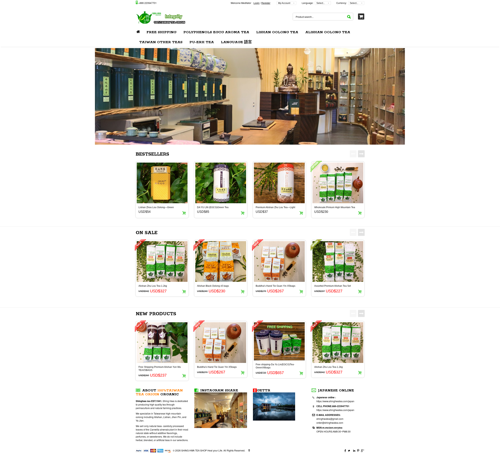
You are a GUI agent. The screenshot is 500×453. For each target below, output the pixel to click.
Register (265, 2)
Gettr (263, 390)
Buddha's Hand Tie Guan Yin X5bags (275, 286)
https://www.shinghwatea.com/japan (335, 401)
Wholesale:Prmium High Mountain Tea (334, 207)
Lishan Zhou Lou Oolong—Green (156, 207)
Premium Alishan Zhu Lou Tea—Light (275, 207)
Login (257, 2)
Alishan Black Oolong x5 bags (213, 286)
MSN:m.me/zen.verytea (329, 427)
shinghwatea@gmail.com (329, 418)
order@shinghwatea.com (329, 422)
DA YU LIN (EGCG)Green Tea (213, 207)
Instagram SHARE (219, 390)
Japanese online (336, 390)
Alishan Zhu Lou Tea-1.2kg (152, 286)
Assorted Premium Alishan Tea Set (332, 286)
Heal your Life (201, 450)
